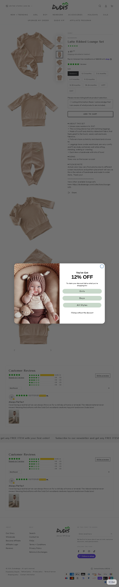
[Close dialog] (102, 266)
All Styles (82, 305)
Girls (82, 291)
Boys (82, 298)
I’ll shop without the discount (82, 313)
